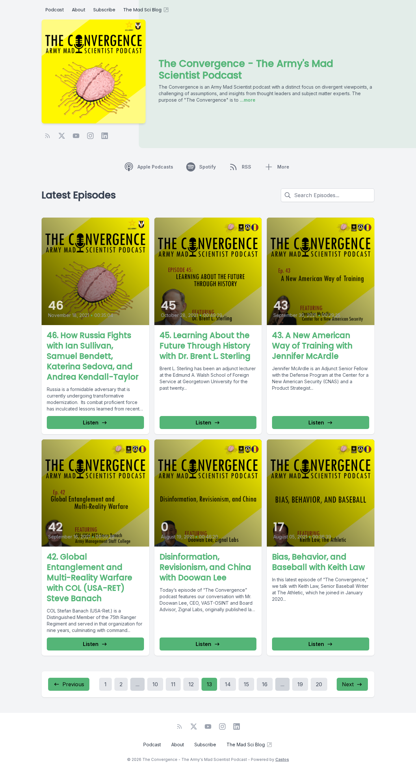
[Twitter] (62, 136)
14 (228, 684)
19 (300, 684)
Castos (282, 759)
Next (348, 684)
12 (191, 684)
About (78, 9)
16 (264, 684)
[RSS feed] (47, 136)
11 (173, 684)
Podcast (55, 9)
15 (246, 684)
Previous (73, 684)
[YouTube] (76, 136)
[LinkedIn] (104, 136)
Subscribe (104, 9)
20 (319, 684)
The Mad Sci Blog (142, 9)
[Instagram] (90, 136)
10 (155, 684)
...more (247, 100)
